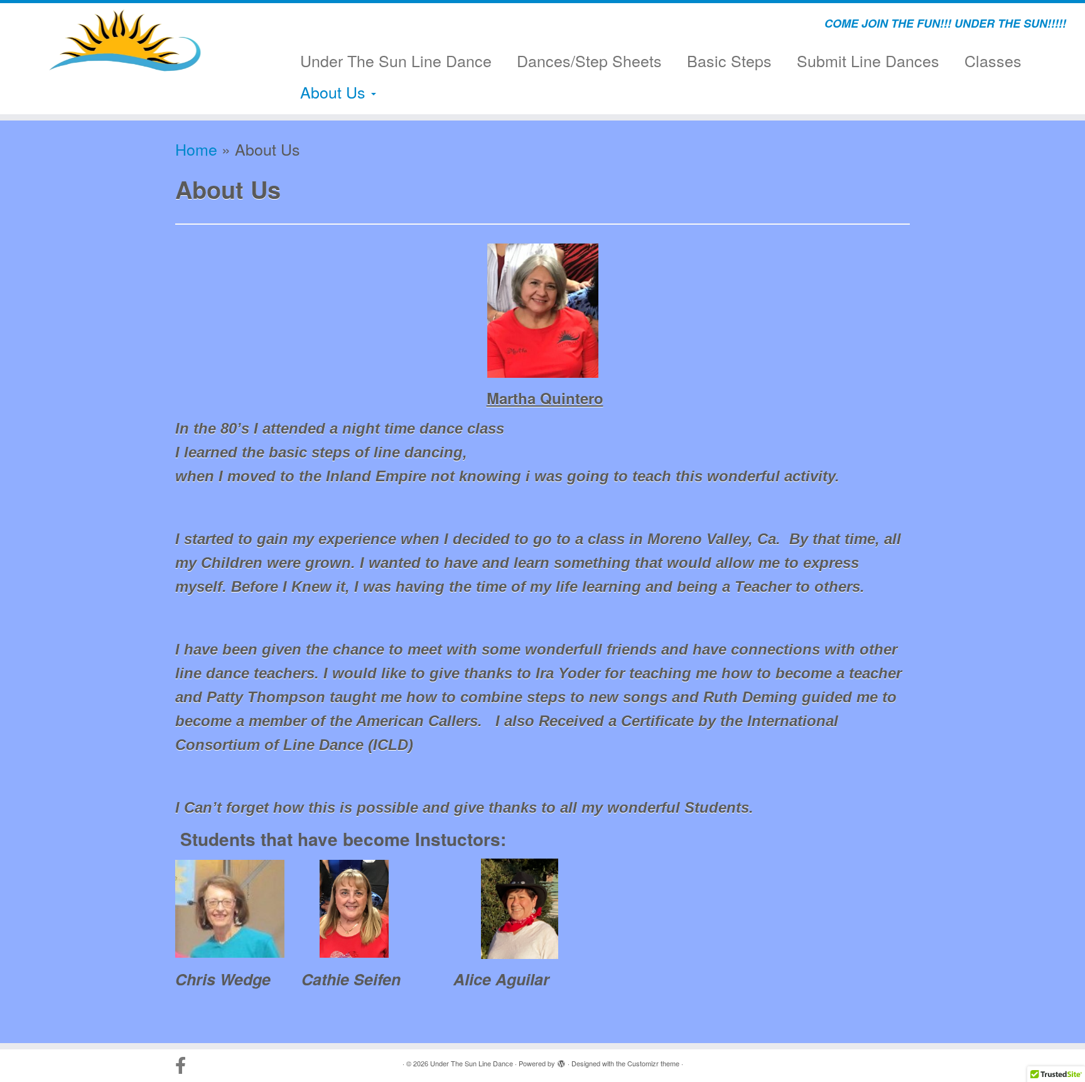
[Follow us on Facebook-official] (184, 1065)
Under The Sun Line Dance (396, 60)
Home (196, 148)
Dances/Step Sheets (589, 60)
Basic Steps (729, 60)
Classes (993, 60)
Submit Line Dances (868, 60)
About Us (335, 91)
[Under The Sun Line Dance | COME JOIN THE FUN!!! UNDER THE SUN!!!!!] (125, 40)
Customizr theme (653, 1063)
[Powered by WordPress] (561, 1060)
